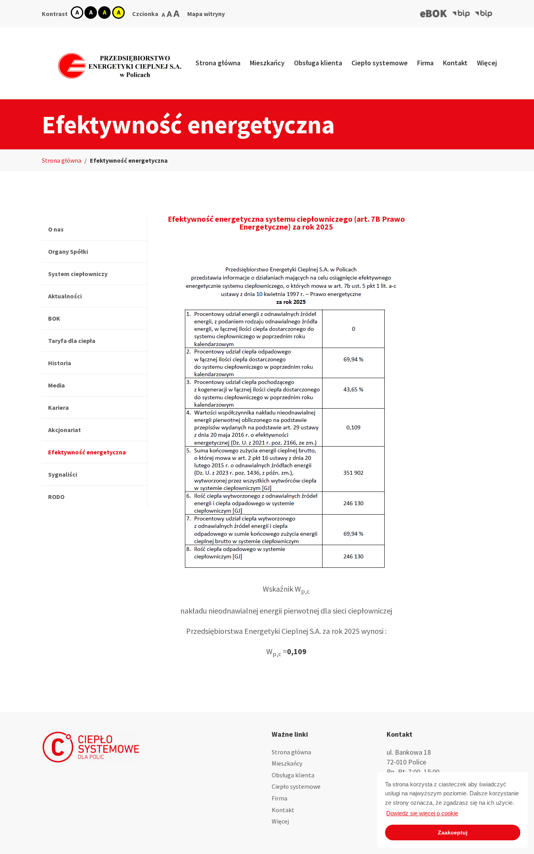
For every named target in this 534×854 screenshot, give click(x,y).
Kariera (58, 407)
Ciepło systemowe (379, 62)
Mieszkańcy (267, 62)
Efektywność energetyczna (87, 452)
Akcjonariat (64, 430)
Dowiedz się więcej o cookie (422, 813)
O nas (56, 229)
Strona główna (217, 62)
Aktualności (65, 296)
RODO (56, 497)
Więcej (487, 62)
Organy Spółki (68, 251)
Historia (59, 363)
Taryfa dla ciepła (71, 340)
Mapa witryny (206, 14)
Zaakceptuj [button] (453, 832)
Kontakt (455, 62)
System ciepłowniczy (78, 274)
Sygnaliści (62, 474)
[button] (434, 14)
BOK (54, 318)
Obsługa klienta (318, 62)
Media (56, 385)
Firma (425, 62)
